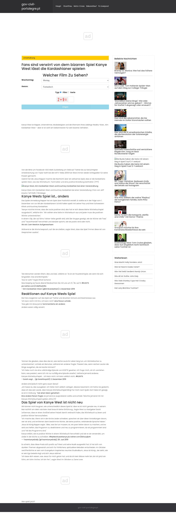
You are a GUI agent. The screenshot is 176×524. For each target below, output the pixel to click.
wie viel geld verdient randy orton (130, 271)
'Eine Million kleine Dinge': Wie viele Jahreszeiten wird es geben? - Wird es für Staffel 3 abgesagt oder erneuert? (132, 103)
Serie (72, 92)
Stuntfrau (67, 6)
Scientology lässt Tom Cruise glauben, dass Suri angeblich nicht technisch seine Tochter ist (133, 244)
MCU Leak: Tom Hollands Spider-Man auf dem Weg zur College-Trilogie (132, 86)
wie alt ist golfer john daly (126, 276)
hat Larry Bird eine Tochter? (126, 288)
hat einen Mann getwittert (48, 393)
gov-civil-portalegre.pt (88, 507)
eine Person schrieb (62, 301)
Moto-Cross (79, 6)
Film (64, 92)
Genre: (25, 86)
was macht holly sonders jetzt (128, 262)
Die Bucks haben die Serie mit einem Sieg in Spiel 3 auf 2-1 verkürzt (131, 165)
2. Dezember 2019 (67, 289)
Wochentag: (28, 80)
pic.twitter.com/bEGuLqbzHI (79, 437)
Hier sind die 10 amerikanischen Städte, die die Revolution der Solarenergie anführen (133, 134)
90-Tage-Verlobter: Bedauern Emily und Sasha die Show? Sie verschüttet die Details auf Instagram (132, 183)
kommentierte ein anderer (54, 304)
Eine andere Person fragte (32, 396)
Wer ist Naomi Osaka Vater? (126, 267)
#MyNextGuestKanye (58, 437)
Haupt (58, 6)
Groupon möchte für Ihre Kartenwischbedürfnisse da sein (129, 228)
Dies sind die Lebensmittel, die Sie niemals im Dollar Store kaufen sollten (132, 119)
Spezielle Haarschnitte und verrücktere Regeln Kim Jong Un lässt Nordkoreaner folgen (133, 151)
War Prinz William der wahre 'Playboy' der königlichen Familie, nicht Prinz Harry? (132, 199)
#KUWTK (85, 283)
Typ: (57, 92)
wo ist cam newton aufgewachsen (37, 224)
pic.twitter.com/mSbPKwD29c (34, 286)
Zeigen (65, 107)
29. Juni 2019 (63, 439)
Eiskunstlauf (91, 6)
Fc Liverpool (103, 6)
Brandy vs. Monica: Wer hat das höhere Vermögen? (133, 71)
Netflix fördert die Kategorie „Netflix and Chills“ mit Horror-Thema (131, 215)
